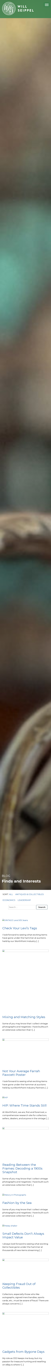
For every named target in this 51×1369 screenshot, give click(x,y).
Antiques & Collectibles (29, 894)
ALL (11, 894)
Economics (9, 900)
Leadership (24, 900)
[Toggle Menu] (47, 5)
